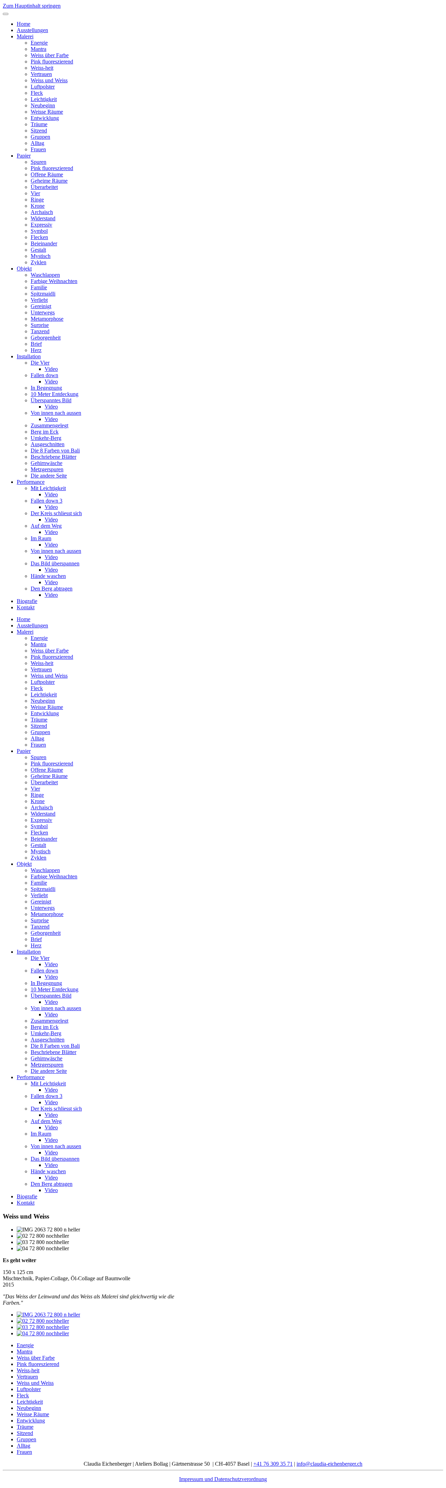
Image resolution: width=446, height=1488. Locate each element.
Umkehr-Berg (46, 438)
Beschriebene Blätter (53, 457)
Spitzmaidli (43, 294)
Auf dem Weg (46, 526)
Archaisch (42, 212)
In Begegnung (46, 388)
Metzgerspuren (47, 469)
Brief (36, 344)
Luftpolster (43, 87)
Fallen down (44, 375)
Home (23, 24)
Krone (38, 206)
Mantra (38, 49)
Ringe (37, 200)
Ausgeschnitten (47, 444)
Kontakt (25, 607)
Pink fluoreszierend (52, 61)
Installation (29, 356)
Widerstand (43, 218)
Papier (24, 156)
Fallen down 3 (46, 501)
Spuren (38, 162)
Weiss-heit (42, 68)
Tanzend (40, 331)
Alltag (37, 143)
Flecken (39, 237)
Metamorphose (47, 319)
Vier (35, 193)
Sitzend (39, 130)
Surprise (40, 325)
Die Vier (40, 363)
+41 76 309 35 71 (273, 1464)
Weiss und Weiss (49, 80)
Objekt (24, 269)
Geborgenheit (46, 338)
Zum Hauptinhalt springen (32, 6)
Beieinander (44, 243)
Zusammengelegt (49, 425)
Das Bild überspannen (55, 563)
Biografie (27, 601)
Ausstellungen (32, 30)
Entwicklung (45, 118)
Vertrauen (41, 74)
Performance (31, 482)
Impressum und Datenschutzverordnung (223, 1479)
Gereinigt (41, 306)
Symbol (39, 231)
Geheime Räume (49, 181)
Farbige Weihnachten (54, 281)
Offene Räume (47, 174)
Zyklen (38, 262)
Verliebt (39, 300)
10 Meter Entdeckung (54, 394)
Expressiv (41, 225)
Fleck (37, 93)
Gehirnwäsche (46, 463)
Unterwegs (43, 312)
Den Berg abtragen (51, 589)
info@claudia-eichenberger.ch (329, 1464)
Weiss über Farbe (50, 55)
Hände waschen (48, 576)
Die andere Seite (49, 476)
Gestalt (38, 250)
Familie (39, 287)
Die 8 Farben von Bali (55, 450)
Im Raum (41, 538)
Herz (36, 350)
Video (51, 369)
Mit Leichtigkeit (48, 488)
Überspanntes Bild (51, 400)
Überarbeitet (44, 187)
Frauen (38, 149)
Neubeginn (43, 105)
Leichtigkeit (44, 99)
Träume (39, 124)
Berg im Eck (45, 432)
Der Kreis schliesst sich (56, 513)
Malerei (25, 36)
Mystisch (41, 256)
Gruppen (40, 137)
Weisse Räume (47, 112)
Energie (39, 43)
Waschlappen (45, 275)
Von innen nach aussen (56, 413)
